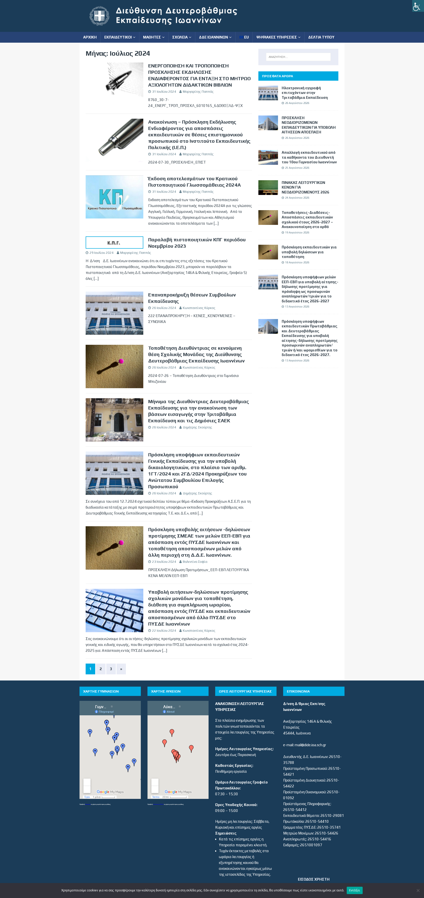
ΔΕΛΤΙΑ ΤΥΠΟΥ (321, 37)
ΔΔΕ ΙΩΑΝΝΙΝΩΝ (213, 37)
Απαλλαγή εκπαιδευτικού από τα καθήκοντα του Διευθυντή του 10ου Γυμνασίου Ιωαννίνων (309, 157)
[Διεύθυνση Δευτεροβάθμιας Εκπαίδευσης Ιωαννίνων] (168, 29)
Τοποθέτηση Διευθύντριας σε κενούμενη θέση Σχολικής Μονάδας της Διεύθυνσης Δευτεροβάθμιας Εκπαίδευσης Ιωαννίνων (196, 354)
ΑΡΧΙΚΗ (90, 37)
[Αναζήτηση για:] (298, 57)
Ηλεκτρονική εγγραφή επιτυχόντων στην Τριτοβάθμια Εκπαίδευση (305, 93)
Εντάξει (354, 890)
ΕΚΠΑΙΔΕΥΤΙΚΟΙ (118, 37)
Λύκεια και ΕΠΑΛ (158, 804)
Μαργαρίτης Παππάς (198, 91)
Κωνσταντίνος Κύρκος (199, 308)
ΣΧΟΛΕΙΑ (180, 37)
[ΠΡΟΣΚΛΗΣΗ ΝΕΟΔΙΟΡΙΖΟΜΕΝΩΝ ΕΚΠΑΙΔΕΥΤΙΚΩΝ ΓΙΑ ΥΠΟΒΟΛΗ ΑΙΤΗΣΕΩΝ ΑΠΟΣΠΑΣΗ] (268, 127)
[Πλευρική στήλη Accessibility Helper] (418, 6)
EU (246, 37)
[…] (216, 223)
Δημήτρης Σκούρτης (197, 427)
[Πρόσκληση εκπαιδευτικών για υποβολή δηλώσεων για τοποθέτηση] (268, 256)
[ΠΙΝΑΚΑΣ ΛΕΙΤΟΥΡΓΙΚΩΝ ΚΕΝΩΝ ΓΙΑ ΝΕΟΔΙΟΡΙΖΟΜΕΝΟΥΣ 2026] (268, 192)
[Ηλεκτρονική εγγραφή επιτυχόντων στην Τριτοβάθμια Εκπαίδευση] (268, 97)
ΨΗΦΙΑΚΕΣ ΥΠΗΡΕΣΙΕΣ (276, 37)
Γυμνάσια (88, 804)
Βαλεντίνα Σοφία (195, 562)
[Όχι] (417, 890)
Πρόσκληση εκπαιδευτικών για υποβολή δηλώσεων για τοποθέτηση (309, 252)
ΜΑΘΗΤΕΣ (152, 37)
